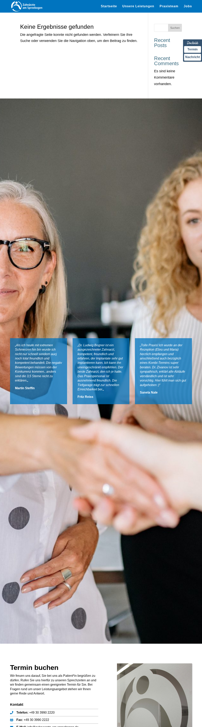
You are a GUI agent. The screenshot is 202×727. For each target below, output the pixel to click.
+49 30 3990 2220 (42, 712)
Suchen (175, 27)
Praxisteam (169, 6)
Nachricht (192, 57)
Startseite (109, 6)
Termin (192, 49)
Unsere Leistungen (138, 6)
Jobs (188, 6)
